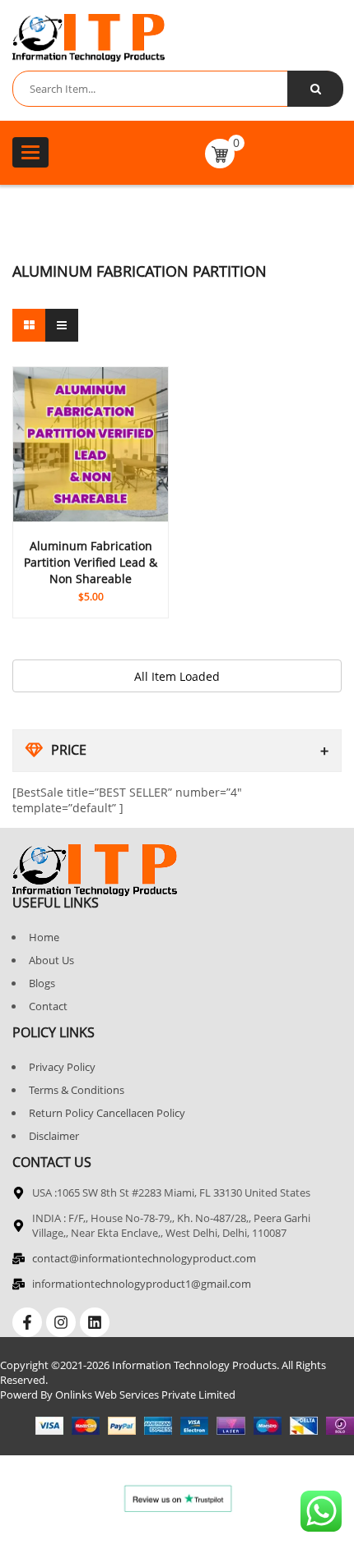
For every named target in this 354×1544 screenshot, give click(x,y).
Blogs (42, 983)
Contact (48, 1006)
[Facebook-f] (27, 1322)
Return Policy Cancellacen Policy (107, 1112)
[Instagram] (61, 1322)
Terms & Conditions (76, 1089)
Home (44, 937)
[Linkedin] (94, 1322)
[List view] (61, 325)
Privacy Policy (62, 1066)
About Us (51, 960)
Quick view (90, 564)
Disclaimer (54, 1135)
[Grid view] (28, 325)
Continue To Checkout (90, 584)
